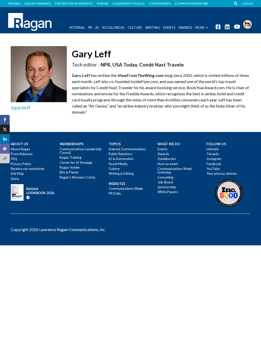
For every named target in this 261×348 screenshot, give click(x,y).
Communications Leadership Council (81, 151)
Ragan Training (38, 3)
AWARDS (185, 27)
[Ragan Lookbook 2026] (33, 192)
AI (97, 27)
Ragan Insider (70, 167)
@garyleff (21, 107)
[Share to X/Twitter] (5, 129)
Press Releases (22, 154)
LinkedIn (212, 149)
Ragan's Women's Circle (77, 177)
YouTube (213, 169)
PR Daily (14, 3)
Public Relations (120, 154)
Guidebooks (167, 159)
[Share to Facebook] (5, 120)
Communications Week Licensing (175, 170)
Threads (212, 154)
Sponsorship (167, 187)
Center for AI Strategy (74, 3)
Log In (247, 3)
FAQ (14, 159)
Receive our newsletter (28, 169)
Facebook (213, 164)
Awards (163, 154)
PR (90, 27)
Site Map (17, 173)
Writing (152, 27)
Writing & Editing (121, 173)
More (200, 27)
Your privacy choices (221, 173)
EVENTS (169, 27)
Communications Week (126, 188)
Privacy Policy (21, 164)
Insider (102, 3)
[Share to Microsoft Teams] (5, 149)
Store (15, 179)
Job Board (165, 182)
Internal (77, 27)
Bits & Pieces (69, 172)
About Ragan (20, 149)
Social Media (113, 27)
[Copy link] (5, 158)
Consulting (165, 177)
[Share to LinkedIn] (5, 139)
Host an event (168, 164)
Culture (135, 27)
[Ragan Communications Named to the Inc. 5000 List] (247, 24)
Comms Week (160, 3)
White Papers (168, 192)
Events (162, 149)
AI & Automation (121, 159)
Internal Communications (127, 149)
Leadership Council (128, 3)
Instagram (213, 159)
